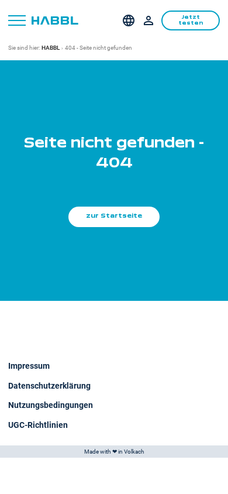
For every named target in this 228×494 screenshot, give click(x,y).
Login (148, 20)
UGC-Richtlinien (38, 425)
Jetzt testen (190, 20)
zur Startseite (114, 216)
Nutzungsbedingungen (50, 405)
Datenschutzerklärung (49, 385)
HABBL (51, 47)
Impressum (29, 365)
